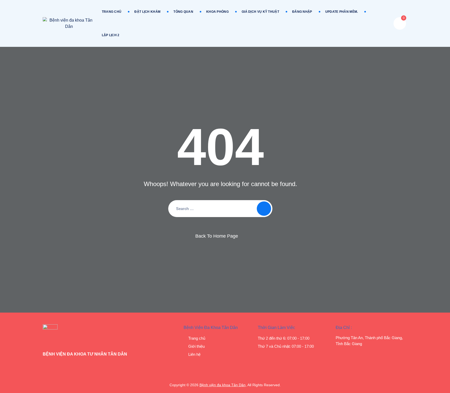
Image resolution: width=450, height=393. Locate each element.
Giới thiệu (196, 346)
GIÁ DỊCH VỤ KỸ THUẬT (260, 12)
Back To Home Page (216, 236)
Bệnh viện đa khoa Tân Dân (222, 385)
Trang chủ (196, 338)
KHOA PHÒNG (217, 12)
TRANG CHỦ (112, 12)
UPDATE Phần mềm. (341, 12)
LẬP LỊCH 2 (111, 35)
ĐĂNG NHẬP (302, 12)
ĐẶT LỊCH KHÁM (147, 12)
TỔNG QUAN (183, 12)
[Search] (264, 208)
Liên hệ (194, 354)
